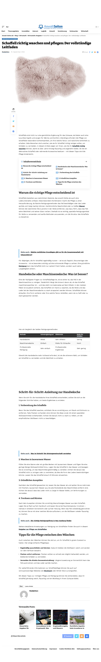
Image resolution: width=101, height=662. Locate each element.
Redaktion (5, 52)
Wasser (82, 206)
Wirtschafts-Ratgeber (10, 38)
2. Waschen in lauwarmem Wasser (36, 178)
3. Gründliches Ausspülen (68, 178)
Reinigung (22, 266)
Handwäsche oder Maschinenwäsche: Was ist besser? (71, 168)
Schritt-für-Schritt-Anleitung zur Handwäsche (34, 174)
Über (21, 586)
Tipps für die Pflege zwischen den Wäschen (68, 183)
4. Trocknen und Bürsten (33, 182)
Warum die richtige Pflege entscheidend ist (36, 167)
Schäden (79, 336)
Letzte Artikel (29, 586)
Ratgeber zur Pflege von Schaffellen (33, 529)
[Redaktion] (24, 594)
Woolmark (48, 571)
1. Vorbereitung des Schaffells (69, 172)
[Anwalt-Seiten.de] (50, 27)
